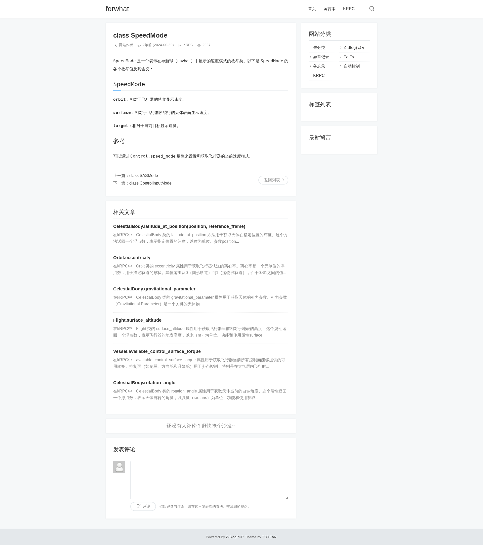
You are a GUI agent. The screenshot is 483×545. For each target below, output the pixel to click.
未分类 (319, 47)
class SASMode (143, 175)
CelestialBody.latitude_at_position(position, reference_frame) (179, 226)
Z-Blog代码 (354, 47)
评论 (146, 506)
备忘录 (319, 66)
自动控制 (352, 66)
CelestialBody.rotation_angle (144, 382)
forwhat (117, 9)
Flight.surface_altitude (137, 320)
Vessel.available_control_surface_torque (157, 351)
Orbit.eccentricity (131, 257)
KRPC (349, 9)
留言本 (330, 9)
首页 (312, 9)
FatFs (349, 57)
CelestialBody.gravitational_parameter (154, 288)
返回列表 (272, 180)
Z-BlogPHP (234, 537)
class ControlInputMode (150, 183)
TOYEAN (269, 537)
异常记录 (321, 57)
